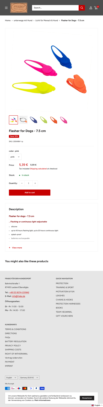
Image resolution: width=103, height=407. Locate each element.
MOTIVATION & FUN (65, 291)
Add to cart (30, 192)
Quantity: (13, 183)
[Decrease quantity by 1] (21, 183)
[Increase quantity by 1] (35, 183)
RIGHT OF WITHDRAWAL (16, 354)
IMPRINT (9, 366)
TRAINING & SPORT (65, 287)
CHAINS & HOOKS (64, 300)
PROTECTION (62, 283)
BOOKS (59, 308)
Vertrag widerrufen (13, 358)
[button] (97, 405)
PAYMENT (9, 362)
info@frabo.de (18, 296)
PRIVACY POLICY (13, 345)
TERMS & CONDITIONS (15, 329)
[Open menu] (6, 8)
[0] (95, 7)
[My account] (91, 7)
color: (14, 151)
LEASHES (60, 295)
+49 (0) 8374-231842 (19, 292)
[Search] (82, 8)
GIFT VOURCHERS (64, 316)
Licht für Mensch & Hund (46, 20)
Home (8, 20)
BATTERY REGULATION (15, 341)
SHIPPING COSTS (13, 349)
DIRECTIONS (11, 333)
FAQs (7, 337)
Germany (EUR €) (27, 378)
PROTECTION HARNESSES (68, 304)
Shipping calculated (38, 169)
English (9, 378)
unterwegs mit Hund (23, 20)
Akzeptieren (87, 398)
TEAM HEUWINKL (64, 312)
